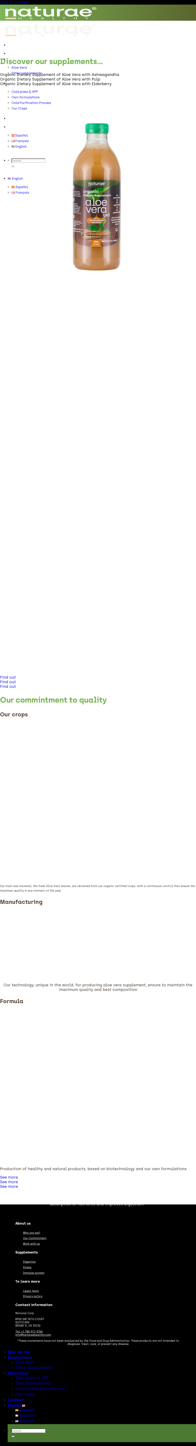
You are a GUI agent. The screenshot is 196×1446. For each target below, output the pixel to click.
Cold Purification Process (40, 1388)
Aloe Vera (19, 67)
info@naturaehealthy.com (33, 1335)
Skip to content (15, 2)
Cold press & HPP (24, 92)
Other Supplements (34, 1367)
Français (27, 1415)
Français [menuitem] (22, 141)
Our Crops (19, 108)
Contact (14, 118)
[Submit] (13, 166)
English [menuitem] (21, 146)
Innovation (18, 1373)
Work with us (31, 1243)
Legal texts (31, 1291)
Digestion (29, 1262)
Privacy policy (32, 1296)
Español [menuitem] (21, 135)
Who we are (17, 53)
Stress (27, 1267)
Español (26, 1410)
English (13, 127)
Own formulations (33, 1383)
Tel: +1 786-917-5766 (29, 1331)
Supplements (20, 1357)
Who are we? (31, 1233)
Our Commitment (35, 1238)
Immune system (33, 1273)
